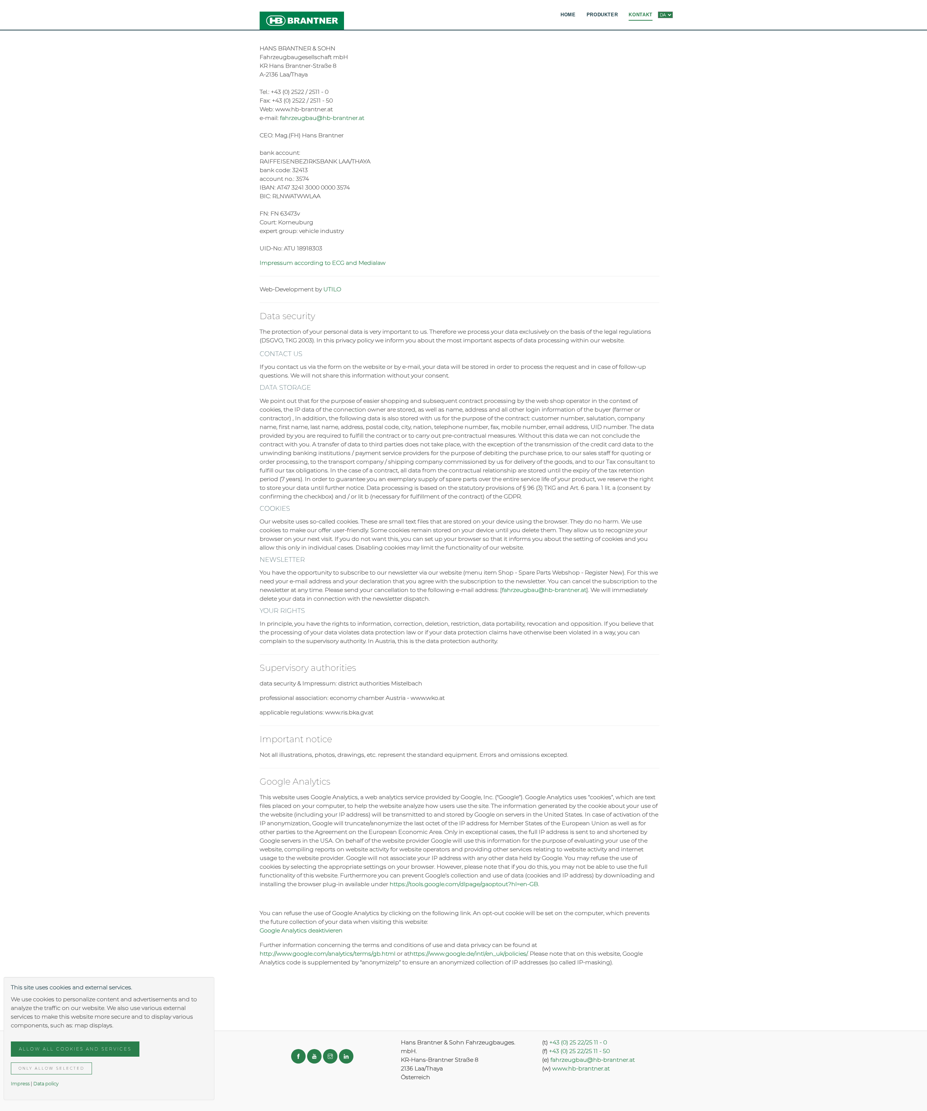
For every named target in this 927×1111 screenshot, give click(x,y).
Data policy (46, 1083)
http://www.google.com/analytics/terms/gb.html (327, 953)
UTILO (332, 289)
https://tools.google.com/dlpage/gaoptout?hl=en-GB (464, 884)
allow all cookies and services (75, 1049)
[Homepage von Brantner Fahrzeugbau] (302, 15)
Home (568, 14)
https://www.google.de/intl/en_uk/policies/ (468, 953)
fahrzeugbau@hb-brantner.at (323, 117)
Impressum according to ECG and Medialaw (323, 262)
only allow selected (51, 1068)
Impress (20, 1083)
